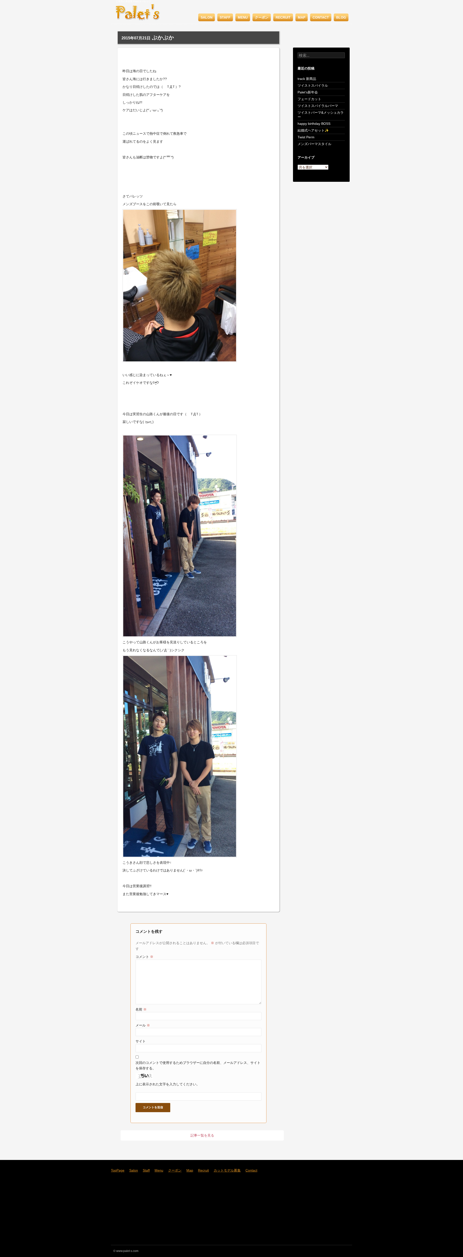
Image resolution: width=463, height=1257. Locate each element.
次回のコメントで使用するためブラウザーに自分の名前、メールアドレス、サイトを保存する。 (198, 1065)
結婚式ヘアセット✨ (313, 130)
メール (143, 1025)
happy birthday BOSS (314, 124)
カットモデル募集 (227, 1170)
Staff (225, 17)
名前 (141, 1009)
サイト (141, 1041)
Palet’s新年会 (308, 92)
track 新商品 (307, 79)
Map (301, 17)
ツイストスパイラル (313, 85)
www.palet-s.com (127, 1251)
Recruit (283, 17)
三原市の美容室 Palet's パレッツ (133, 1)
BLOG (341, 17)
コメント (144, 957)
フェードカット (309, 99)
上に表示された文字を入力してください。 (168, 1084)
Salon (206, 17)
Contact (321, 17)
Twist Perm (306, 137)
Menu (243, 17)
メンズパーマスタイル (314, 144)
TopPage (117, 1170)
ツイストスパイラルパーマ (318, 106)
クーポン (261, 17)
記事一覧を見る (202, 1135)
